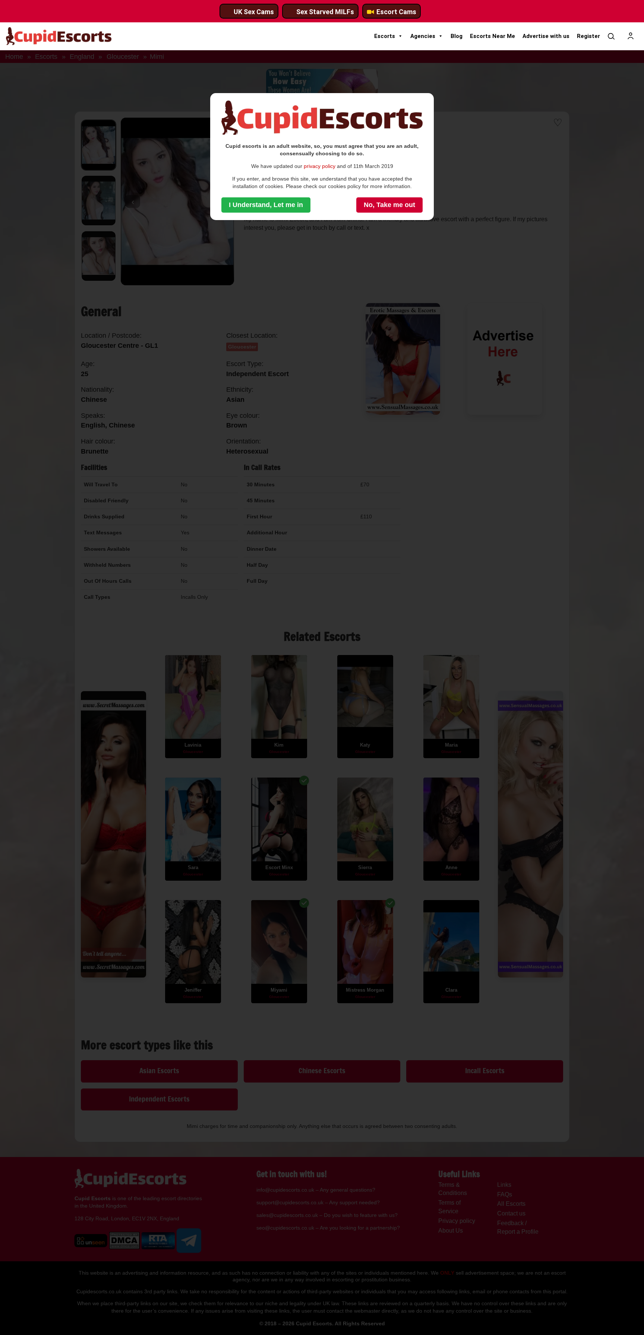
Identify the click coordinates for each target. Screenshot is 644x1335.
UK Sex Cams (254, 12)
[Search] (611, 36)
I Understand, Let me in (266, 205)
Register (588, 36)
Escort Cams (396, 12)
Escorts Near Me (492, 36)
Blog (457, 36)
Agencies (422, 36)
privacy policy (319, 166)
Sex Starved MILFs (325, 12)
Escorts (384, 36)
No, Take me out (389, 205)
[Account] (630, 36)
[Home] (58, 36)
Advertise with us (546, 36)
